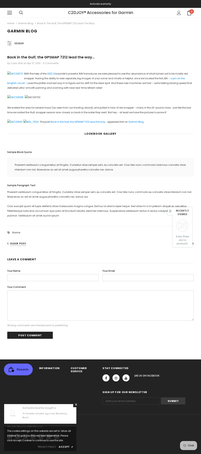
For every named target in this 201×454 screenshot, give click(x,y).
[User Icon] (179, 13)
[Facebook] (106, 377)
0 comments (51, 63)
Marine (16, 232)
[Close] (76, 404)
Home (10, 23)
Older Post (18, 243)
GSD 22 (51, 73)
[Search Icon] (21, 13)
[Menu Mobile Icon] (9, 12)
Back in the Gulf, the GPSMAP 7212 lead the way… (78, 121)
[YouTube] (126, 377)
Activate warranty (100, 4)
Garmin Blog (25, 23)
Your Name (13, 271)
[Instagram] (116, 377)
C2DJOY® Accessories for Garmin (100, 13)
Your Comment (16, 287)
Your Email (108, 271)
